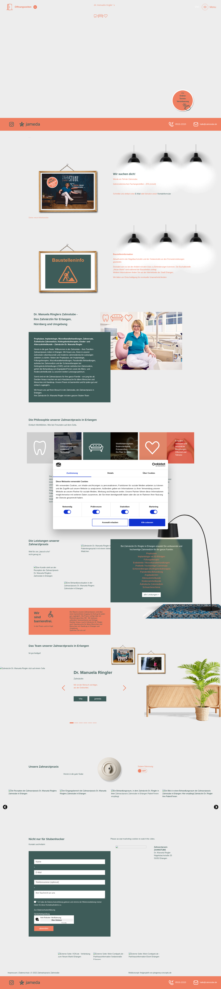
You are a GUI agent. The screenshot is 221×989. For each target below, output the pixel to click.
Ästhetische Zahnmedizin (151, 584)
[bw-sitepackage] (110, 10)
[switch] (96, 512)
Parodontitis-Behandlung (151, 572)
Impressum (12, 973)
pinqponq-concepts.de (162, 973)
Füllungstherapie (151, 560)
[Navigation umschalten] (205, 7)
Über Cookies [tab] (149, 473)
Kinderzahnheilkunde (151, 581)
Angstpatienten (151, 575)
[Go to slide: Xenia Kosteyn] (95, 722)
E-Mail (137, 194)
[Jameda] (29, 124)
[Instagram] (11, 124)
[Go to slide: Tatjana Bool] (90, 722)
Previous (6, 806)
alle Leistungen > (151, 595)
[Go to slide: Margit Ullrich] (85, 722)
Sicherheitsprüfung (42, 914)
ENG (197, 7)
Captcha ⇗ (67, 923)
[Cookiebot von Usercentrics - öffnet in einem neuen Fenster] (154, 465)
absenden (43, 928)
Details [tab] (110, 473)
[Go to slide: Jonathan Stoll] (76, 722)
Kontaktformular (164, 194)
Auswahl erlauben (110, 522)
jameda (97, 699)
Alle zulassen (147, 522)
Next (215, 806)
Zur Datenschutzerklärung (44, 910)
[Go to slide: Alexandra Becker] (81, 722)
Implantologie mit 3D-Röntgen (151, 556)
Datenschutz (24, 973)
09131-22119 (180, 124)
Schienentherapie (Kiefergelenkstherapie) (151, 569)
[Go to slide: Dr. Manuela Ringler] (72, 722)
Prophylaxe (151, 553)
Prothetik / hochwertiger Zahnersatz (151, 566)
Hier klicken (57, 920)
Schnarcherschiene (151, 587)
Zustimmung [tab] (72, 473)
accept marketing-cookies (127, 839)
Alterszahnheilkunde (151, 578)
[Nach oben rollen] (215, 983)
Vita (80, 699)
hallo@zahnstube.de (208, 124)
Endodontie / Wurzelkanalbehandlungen (151, 563)
